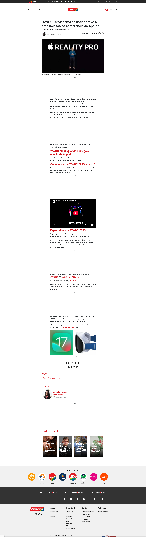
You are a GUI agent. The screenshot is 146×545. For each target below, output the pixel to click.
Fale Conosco (69, 525)
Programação (85, 519)
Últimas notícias (54, 511)
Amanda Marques (52, 33)
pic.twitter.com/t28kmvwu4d (71, 277)
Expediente (69, 523)
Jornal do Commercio (103, 511)
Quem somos (69, 511)
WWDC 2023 (55, 378)
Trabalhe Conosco (70, 528)
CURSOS (62, 1)
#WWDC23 (54, 277)
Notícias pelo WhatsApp (87, 517)
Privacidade (69, 516)
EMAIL (115, 1)
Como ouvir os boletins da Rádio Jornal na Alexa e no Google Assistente (88, 513)
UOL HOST (50, 1)
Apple (46, 378)
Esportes (52, 516)
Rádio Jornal (101, 514)
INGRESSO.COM (43, 1)
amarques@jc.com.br (58, 394)
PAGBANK (56, 1)
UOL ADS (73, 1)
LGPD (67, 521)
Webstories (52, 431)
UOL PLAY (67, 1)
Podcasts (52, 514)
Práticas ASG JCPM (71, 514)
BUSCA (100, 1)
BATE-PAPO (107, 1)
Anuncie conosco (86, 521)
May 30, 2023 (73, 281)
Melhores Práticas (70, 518)
